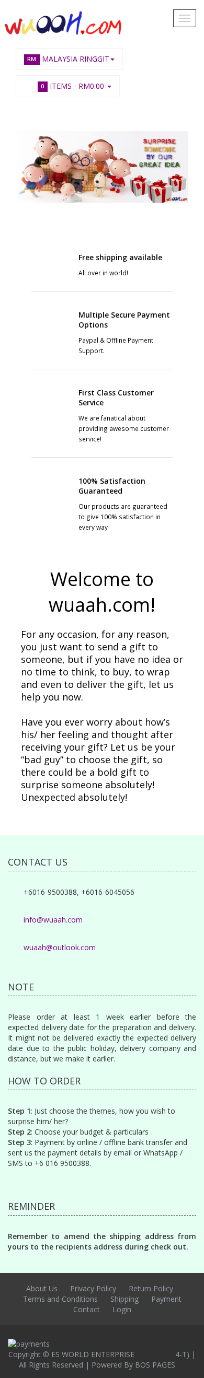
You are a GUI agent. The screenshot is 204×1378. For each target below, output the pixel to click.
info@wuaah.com (53, 920)
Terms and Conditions (60, 1299)
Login (121, 1309)
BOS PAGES (155, 1365)
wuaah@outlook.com (60, 947)
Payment (166, 1299)
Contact (86, 1309)
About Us (42, 1288)
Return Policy (151, 1288)
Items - (72, 86)
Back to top (186, 1362)
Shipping (124, 1299)
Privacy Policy (93, 1288)
